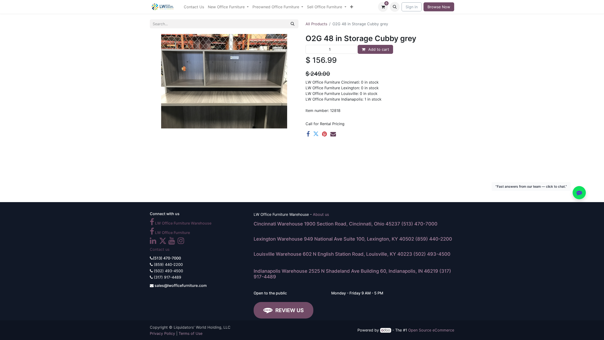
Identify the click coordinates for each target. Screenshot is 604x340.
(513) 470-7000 (419, 224)
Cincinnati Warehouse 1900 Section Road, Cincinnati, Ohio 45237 (327, 224)
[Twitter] (316, 134)
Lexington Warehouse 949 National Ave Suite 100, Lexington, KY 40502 (334, 239)
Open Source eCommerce (431, 330)
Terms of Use (190, 333)
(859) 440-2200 (433, 239)
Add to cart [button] (378, 49)
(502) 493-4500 (431, 254)
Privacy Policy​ (162, 333)
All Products (316, 23)
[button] (395, 7)
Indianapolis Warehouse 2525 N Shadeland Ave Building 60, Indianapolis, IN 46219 (346, 271)
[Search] (292, 23)
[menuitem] (194, 7)
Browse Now (439, 6)
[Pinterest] (324, 134)
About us (321, 214)
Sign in (412, 6)
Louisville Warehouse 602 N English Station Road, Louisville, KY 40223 (333, 254)
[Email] (333, 134)
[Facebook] (308, 134)
